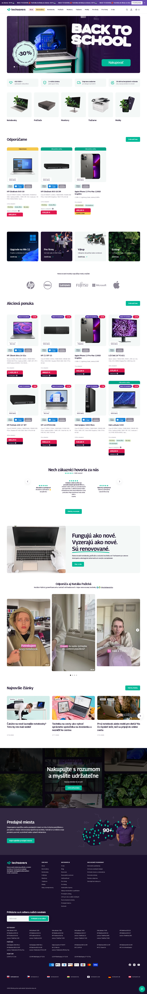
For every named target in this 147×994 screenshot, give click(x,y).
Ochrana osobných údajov (95, 869)
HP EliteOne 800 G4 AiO (35, 947)
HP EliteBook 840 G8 (15, 191)
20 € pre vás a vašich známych (70, 897)
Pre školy (64, 884)
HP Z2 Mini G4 (56, 947)
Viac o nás (78, 564)
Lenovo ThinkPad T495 (80, 938)
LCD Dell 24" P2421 (117, 355)
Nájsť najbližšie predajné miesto (20, 841)
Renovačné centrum (67, 875)
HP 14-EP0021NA (48, 425)
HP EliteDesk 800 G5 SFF (13, 947)
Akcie (43, 866)
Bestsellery (45, 869)
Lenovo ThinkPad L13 (80, 935)
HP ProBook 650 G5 (57, 935)
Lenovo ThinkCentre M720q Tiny (15, 950)
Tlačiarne (44, 881)
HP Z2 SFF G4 (78, 947)
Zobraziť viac (133, 139)
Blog (62, 869)
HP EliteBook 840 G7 (80, 933)
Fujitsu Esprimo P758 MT (58, 945)
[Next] (137, 630)
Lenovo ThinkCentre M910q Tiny (60, 950)
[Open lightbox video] (73, 632)
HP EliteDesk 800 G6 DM (51, 191)
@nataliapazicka (107, 587)
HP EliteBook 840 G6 (57, 933)
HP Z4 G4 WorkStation (126, 947)
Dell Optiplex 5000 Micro (85, 425)
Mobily (43, 884)
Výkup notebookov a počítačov (70, 890)
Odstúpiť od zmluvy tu (93, 881)
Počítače (44, 875)
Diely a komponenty (48, 887)
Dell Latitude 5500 (34, 930)
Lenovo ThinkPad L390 (126, 935)
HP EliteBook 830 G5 (125, 930)
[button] (127, 9)
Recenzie (64, 872)
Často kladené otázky (68, 900)
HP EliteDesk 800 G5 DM (126, 945)
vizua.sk (33, 988)
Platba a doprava (92, 878)
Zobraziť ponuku (74, 788)
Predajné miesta (66, 903)
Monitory (44, 878)
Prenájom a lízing (66, 894)
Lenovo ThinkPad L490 (13, 938)
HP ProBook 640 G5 (12, 935)
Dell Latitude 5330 (116, 425)
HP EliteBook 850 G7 (125, 933)
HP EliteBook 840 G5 (35, 933)
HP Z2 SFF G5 (46, 355)
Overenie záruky (92, 875)
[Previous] (9, 630)
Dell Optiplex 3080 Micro (35, 945)
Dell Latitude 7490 (102, 930)
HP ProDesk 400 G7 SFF (17, 425)
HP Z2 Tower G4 (101, 947)
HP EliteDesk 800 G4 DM (80, 945)
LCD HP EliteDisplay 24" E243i (60, 956)
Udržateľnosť (65, 878)
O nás (63, 866)
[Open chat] (142, 989)
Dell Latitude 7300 (57, 930)
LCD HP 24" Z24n (11, 956)
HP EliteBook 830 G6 (12, 933)
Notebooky (45, 872)
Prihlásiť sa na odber (38, 919)
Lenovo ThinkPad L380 (103, 935)
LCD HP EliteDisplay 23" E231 (37, 956)
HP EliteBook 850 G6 (102, 933)
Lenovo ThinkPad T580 (103, 938)
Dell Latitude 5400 (12, 930)
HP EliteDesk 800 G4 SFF (103, 945)
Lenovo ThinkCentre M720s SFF (37, 950)
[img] (69, 473)
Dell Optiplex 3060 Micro (13, 945)
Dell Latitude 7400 (79, 930)
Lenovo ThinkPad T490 (58, 938)
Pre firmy (64, 881)
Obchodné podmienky (93, 866)
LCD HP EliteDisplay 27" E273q (82, 956)
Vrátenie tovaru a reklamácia (96, 872)
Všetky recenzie (73, 511)
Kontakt (63, 906)
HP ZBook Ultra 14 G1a (16, 355)
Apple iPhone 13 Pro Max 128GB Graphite (88, 192)
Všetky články (133, 688)
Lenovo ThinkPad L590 (35, 938)
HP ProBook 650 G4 (34, 935)
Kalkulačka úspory (66, 887)
